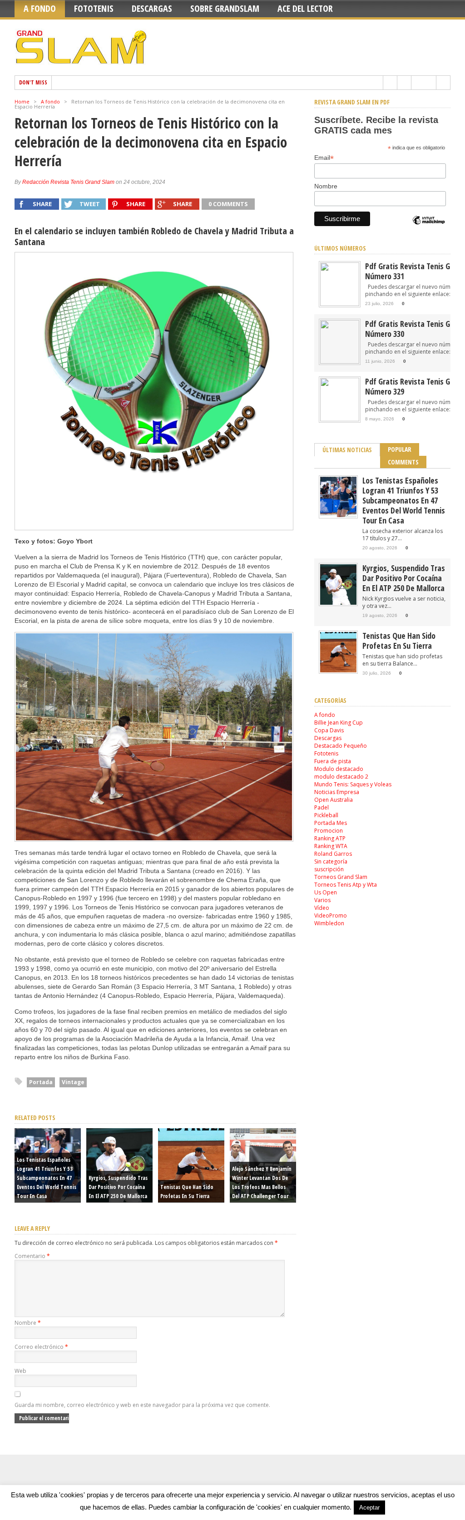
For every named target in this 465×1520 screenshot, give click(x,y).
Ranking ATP (330, 838)
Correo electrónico (41, 1347)
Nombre (28, 1323)
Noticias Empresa (336, 792)
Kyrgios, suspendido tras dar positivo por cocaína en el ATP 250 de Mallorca (118, 1187)
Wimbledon (329, 923)
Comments (403, 462)
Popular (399, 449)
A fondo (40, 8)
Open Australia (333, 800)
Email (324, 157)
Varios (322, 900)
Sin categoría (330, 861)
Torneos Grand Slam (340, 877)
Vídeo (321, 908)
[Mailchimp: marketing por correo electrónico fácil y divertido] (428, 228)
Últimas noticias (347, 449)
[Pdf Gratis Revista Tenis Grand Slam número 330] (340, 361)
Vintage (73, 1082)
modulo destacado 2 (341, 776)
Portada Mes (330, 823)
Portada (41, 1082)
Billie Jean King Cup (338, 722)
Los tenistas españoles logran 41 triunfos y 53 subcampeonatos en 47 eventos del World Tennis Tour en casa (46, 1178)
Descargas (152, 8)
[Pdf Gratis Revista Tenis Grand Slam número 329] (340, 419)
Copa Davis (329, 730)
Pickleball (326, 815)
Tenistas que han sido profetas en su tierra (398, 641)
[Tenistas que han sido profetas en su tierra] (338, 670)
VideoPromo (330, 915)
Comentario (32, 1256)
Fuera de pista (332, 761)
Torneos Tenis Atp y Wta (345, 884)
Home (22, 101)
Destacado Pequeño (340, 746)
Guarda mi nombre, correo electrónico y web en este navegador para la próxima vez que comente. (142, 1405)
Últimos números (340, 248)
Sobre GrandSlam (224, 8)
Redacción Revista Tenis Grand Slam (68, 182)
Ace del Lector (305, 8)
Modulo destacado (338, 769)
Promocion (328, 830)
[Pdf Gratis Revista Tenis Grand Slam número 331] (340, 304)
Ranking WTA (330, 846)
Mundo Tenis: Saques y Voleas (352, 784)
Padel (321, 807)
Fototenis (94, 8)
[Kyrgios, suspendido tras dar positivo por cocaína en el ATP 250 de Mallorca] (338, 603)
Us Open (325, 892)
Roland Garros (333, 854)
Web (20, 1371)
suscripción (329, 869)
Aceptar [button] (369, 1507)
